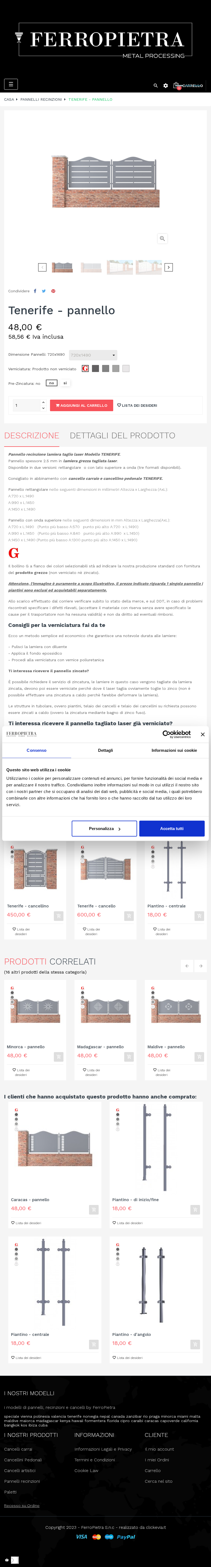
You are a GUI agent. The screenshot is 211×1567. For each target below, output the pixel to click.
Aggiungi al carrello (83, 405)
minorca (168, 1416)
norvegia (90, 1416)
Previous (42, 267)
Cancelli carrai (18, 1449)
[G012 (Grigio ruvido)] (153, 856)
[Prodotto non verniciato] (12, 847)
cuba (43, 1425)
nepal (105, 1416)
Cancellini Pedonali (23, 1459)
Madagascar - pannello (100, 1047)
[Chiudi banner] (203, 734)
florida (113, 1421)
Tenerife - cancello (96, 906)
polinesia (42, 1416)
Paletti (10, 1492)
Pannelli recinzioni (22, 1481)
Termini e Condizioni (94, 1459)
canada (118, 1416)
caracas (152, 1421)
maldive (11, 1421)
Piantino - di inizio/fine (135, 1200)
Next (169, 267)
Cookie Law (86, 1470)
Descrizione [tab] (31, 435)
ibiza (33, 1425)
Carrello (153, 1470)
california (189, 1421)
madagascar (47, 1421)
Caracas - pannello (30, 1200)
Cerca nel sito (159, 1481)
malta (195, 1416)
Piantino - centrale (167, 906)
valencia (58, 1416)
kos (24, 1425)
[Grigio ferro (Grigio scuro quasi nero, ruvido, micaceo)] (12, 852)
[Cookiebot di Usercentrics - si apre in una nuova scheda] (167, 734)
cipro (125, 1421)
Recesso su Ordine (22, 1505)
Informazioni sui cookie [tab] (174, 750)
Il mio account (159, 1449)
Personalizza (101, 828)
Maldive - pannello (166, 1047)
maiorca (27, 1421)
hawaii (77, 1421)
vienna (26, 1416)
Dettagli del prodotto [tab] (123, 435)
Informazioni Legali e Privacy (103, 1449)
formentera (95, 1421)
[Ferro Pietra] (105, 39)
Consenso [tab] (36, 750)
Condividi (35, 291)
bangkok (12, 1425)
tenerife (74, 1416)
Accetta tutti (172, 828)
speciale (11, 1416)
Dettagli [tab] (105, 750)
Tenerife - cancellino (28, 906)
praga (154, 1416)
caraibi (137, 1421)
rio (145, 1416)
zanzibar (134, 1416)
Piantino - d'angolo (131, 1334)
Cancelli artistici (19, 1470)
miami (182, 1416)
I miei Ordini (157, 1459)
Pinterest (53, 291)
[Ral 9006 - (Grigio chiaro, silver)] (12, 856)
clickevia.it (156, 1527)
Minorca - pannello (26, 1047)
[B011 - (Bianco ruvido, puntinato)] (12, 861)
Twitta (44, 291)
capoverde (170, 1421)
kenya (65, 1421)
